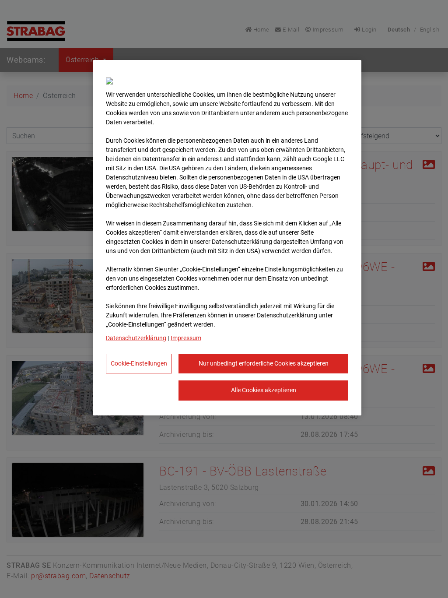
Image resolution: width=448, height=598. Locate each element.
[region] (227, 237)
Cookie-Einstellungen (139, 363)
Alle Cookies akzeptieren (263, 390)
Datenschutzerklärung (136, 337)
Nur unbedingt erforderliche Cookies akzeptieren (264, 363)
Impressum (186, 337)
